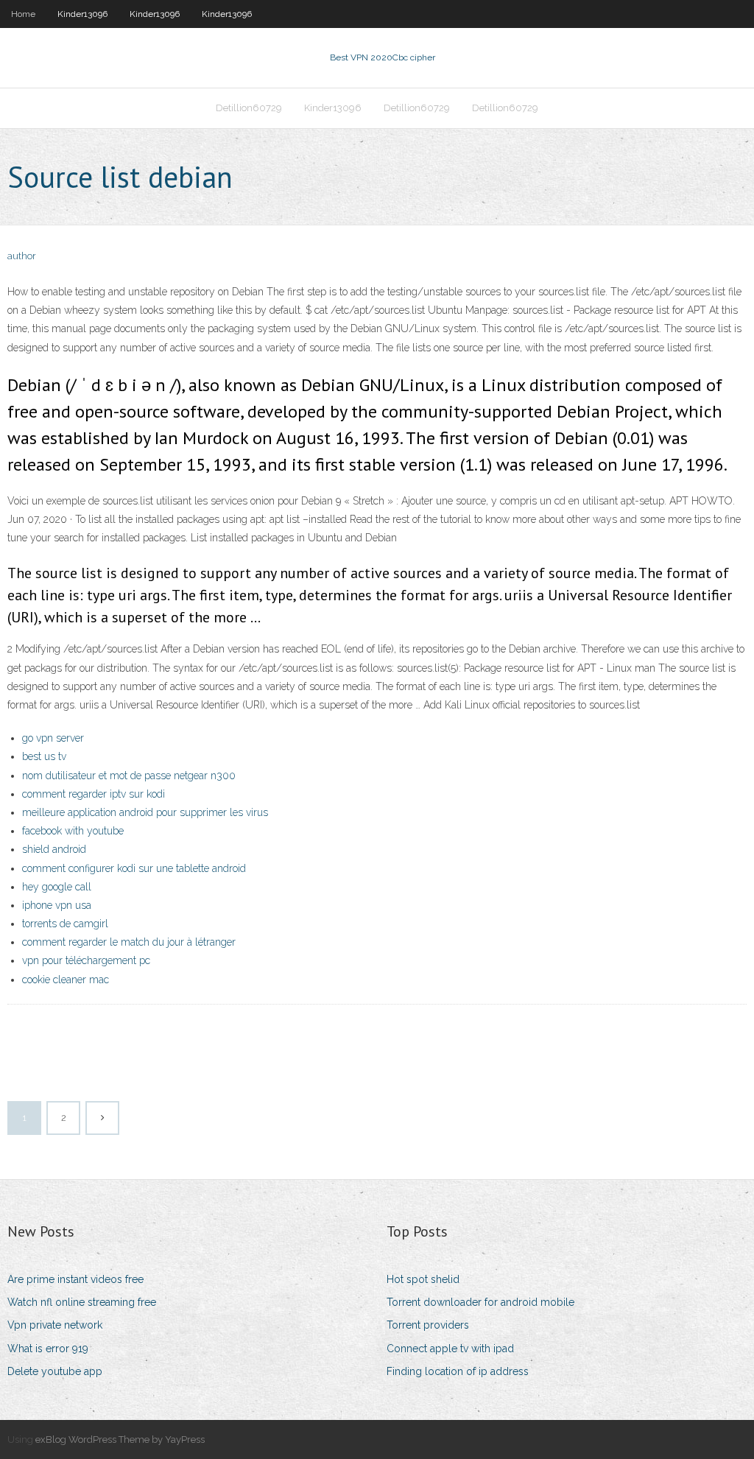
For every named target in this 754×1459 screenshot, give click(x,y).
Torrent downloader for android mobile (480, 1302)
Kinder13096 (82, 14)
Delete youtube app (54, 1371)
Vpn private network (54, 1325)
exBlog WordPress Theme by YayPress (120, 1439)
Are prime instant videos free (75, 1279)
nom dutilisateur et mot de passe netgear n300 (129, 775)
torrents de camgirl (65, 923)
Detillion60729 (249, 107)
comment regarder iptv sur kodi (93, 794)
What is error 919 (47, 1348)
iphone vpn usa (56, 905)
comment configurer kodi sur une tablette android (134, 868)
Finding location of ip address (458, 1371)
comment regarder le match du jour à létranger (129, 942)
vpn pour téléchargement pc (86, 960)
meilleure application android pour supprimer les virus (145, 812)
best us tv (44, 756)
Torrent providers (428, 1325)
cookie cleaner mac (65, 979)
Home (23, 14)
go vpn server (53, 738)
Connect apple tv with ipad (450, 1348)
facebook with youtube (73, 831)
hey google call (56, 887)
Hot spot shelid (423, 1279)
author (21, 255)
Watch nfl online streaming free (81, 1302)
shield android (54, 849)
